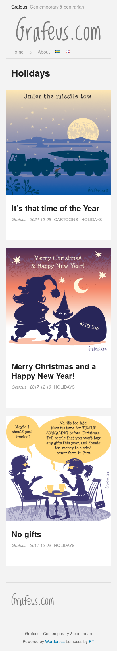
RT (91, 641)
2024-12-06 (40, 219)
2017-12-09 (40, 545)
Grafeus (19, 219)
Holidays (91, 219)
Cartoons (66, 219)
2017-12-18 (40, 387)
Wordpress (55, 641)
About (44, 51)
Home (17, 51)
